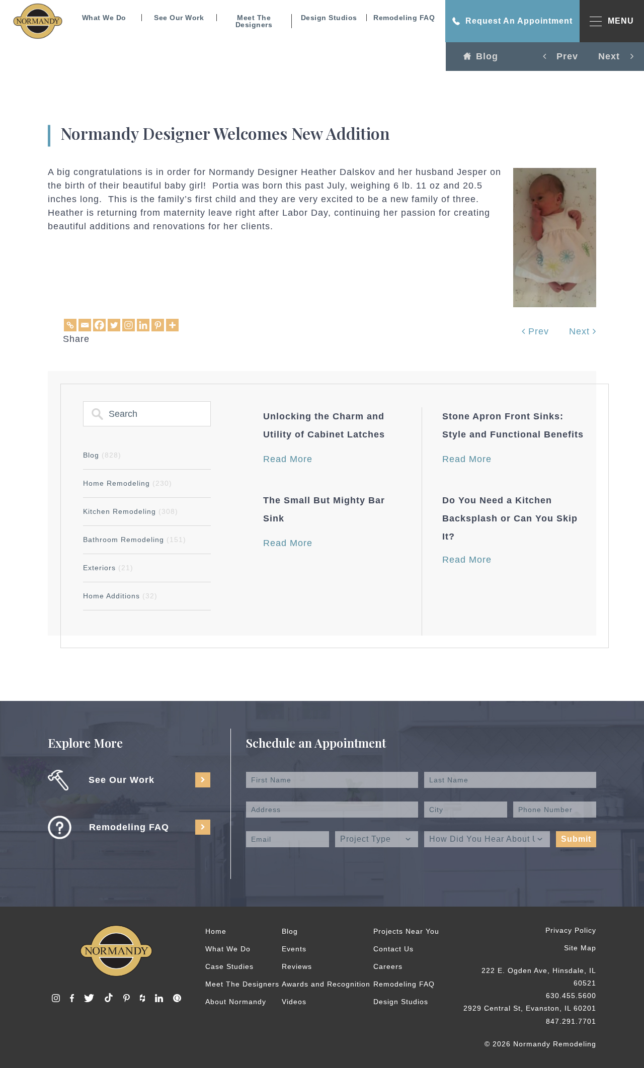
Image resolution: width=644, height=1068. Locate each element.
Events (294, 949)
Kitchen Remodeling (130, 511)
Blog (487, 56)
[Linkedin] (143, 325)
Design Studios (329, 17)
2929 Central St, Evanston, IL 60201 (529, 1008)
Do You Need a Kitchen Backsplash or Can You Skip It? (510, 518)
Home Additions (120, 596)
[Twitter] (114, 325)
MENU (621, 21)
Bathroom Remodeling (134, 540)
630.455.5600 (571, 996)
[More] (172, 325)
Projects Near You (406, 931)
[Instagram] (128, 325)
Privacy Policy (570, 930)
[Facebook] (99, 325)
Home (215, 931)
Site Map (580, 948)
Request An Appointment (519, 21)
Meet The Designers (254, 21)
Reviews (297, 966)
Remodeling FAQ (404, 17)
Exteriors (108, 568)
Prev (537, 331)
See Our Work (179, 17)
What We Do (104, 17)
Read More (287, 459)
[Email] (84, 325)
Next (581, 331)
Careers (388, 966)
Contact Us (393, 949)
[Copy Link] (70, 325)
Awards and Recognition (326, 984)
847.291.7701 (571, 1021)
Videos (294, 1002)
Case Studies (229, 966)
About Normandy (235, 1002)
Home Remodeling (127, 483)
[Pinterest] (157, 325)
